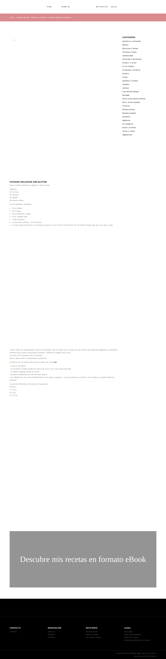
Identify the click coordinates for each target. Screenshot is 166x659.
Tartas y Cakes (128, 131)
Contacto (13, 632)
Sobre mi (51, 632)
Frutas (124, 77)
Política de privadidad (132, 634)
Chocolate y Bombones (131, 59)
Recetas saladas (129, 113)
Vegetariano (127, 135)
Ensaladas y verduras (131, 70)
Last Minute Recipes (130, 92)
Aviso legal (128, 632)
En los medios (128, 66)
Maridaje (125, 95)
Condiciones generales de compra (137, 640)
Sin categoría (127, 124)
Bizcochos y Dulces (130, 48)
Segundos (126, 120)
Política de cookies (131, 637)
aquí (55, 362)
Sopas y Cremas (129, 128)
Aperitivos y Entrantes (131, 41)
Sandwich (126, 117)
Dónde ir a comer (129, 63)
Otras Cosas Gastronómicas (133, 99)
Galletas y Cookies (38, 17)
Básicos (125, 45)
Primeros (126, 106)
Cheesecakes (127, 56)
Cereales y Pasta (129, 52)
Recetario (51, 634)
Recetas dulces (22, 17)
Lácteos (125, 88)
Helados (125, 84)
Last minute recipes (93, 637)
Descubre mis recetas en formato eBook (83, 559)
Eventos (125, 74)
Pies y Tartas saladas (131, 102)
